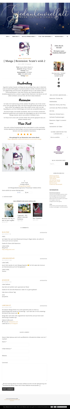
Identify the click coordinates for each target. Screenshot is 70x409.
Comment (5, 362)
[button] (20, 192)
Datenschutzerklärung (14, 399)
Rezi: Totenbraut (37, 218)
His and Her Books (54, 180)
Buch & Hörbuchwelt (28, 36)
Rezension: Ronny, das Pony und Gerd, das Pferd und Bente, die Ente (58, 108)
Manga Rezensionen (24, 58)
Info (7, 36)
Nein (55, 406)
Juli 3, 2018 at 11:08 (6, 260)
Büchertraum (53, 183)
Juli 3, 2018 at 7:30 (6, 234)
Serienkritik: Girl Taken (55, 126)
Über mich (15, 36)
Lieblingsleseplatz (8, 258)
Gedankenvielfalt (8, 196)
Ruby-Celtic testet (54, 177)
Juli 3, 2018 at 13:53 (6, 282)
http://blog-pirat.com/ (8, 249)
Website (4, 355)
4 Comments (28, 64)
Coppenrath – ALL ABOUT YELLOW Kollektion (23, 217)
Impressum (6, 399)
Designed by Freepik (24, 186)
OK (51, 406)
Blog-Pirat (5, 232)
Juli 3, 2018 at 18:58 (6, 307)
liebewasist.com (13, 322)
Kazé (26, 76)
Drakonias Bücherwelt (55, 184)
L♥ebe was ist (6, 305)
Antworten (43, 232)
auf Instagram (14, 323)
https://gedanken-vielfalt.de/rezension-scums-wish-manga (24, 139)
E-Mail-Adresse (7, 348)
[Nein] (68, 407)
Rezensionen (59, 36)
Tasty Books (52, 178)
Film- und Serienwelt (45, 36)
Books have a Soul (54, 181)
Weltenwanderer (54, 176)
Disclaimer (12, 400)
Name (4, 342)
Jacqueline (5, 280)
